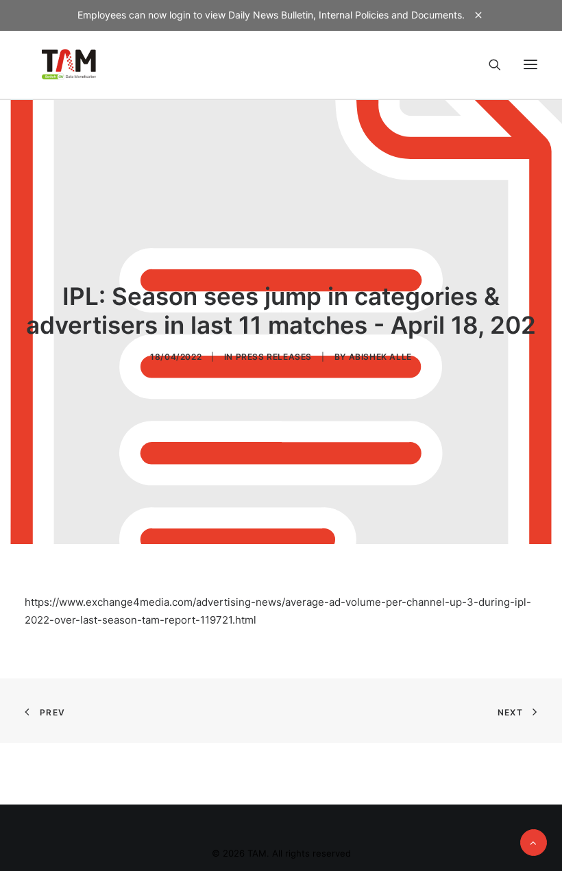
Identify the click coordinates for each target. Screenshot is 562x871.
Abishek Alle (380, 357)
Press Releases (274, 357)
